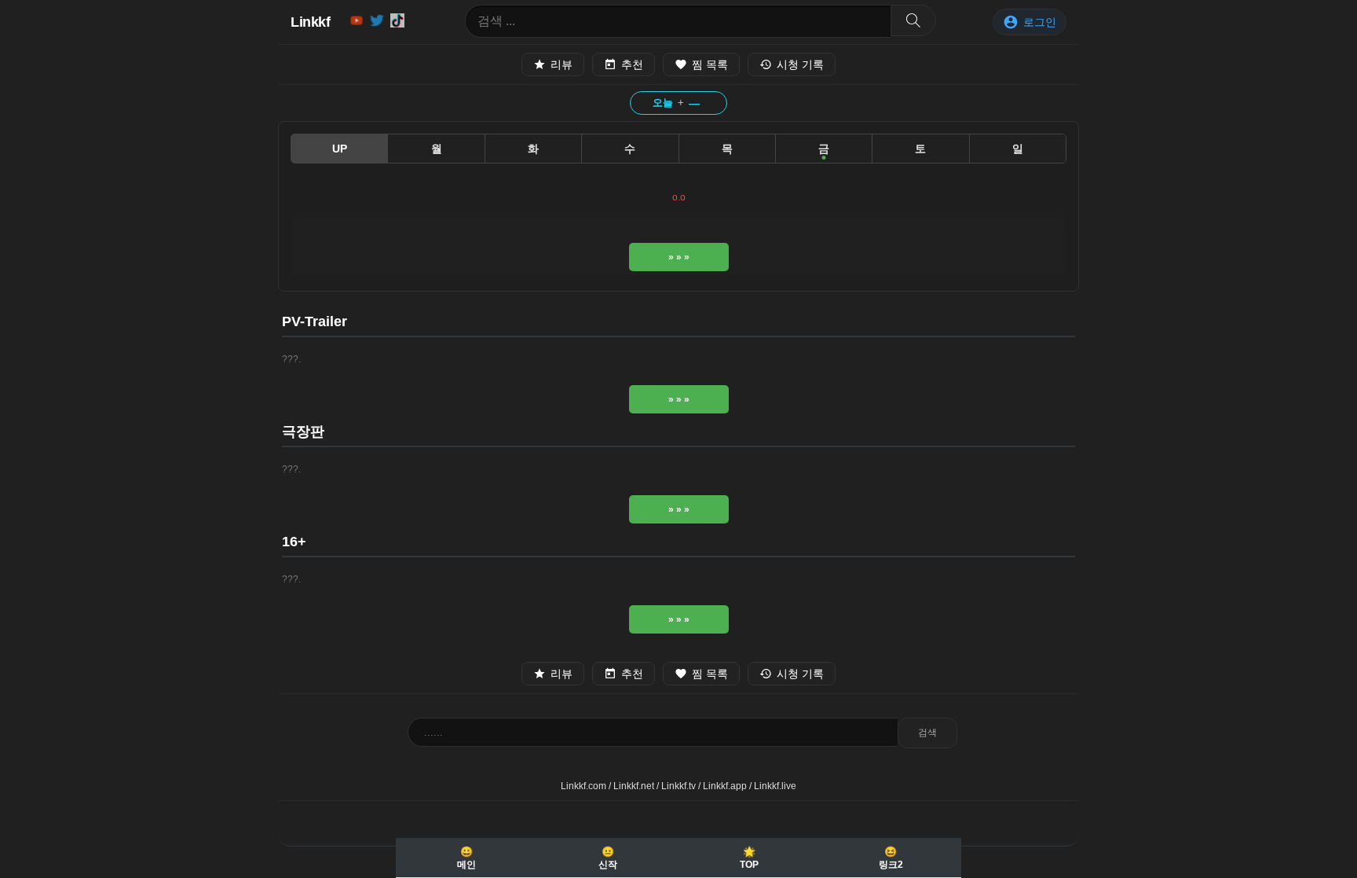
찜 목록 (710, 64)
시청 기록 (800, 64)
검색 (927, 732)
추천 (632, 64)
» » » (678, 257)
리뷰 (561, 64)
